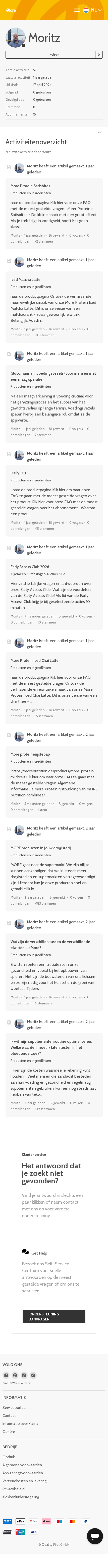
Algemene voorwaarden (22, 1465)
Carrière (9, 1431)
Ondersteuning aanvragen (44, 1316)
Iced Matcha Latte (25, 279)
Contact (9, 1415)
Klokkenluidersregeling (21, 1497)
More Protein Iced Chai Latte (35, 660)
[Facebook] (6, 1375)
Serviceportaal (14, 1407)
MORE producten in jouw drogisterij (41, 848)
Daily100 (18, 473)
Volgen (54, 54)
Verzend (26, 1383)
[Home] (11, 10)
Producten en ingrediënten (31, 193)
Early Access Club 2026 (30, 567)
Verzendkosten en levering (24, 1481)
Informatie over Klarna (20, 1423)
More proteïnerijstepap (30, 754)
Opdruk (9, 1457)
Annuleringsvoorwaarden (23, 1473)
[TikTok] (24, 1375)
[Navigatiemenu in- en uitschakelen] (78, 10)
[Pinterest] (15, 1375)
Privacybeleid (14, 1489)
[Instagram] (33, 1375)
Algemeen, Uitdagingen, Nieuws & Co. (38, 574)
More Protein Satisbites (30, 186)
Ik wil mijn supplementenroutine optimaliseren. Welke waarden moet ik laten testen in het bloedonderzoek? (51, 1047)
